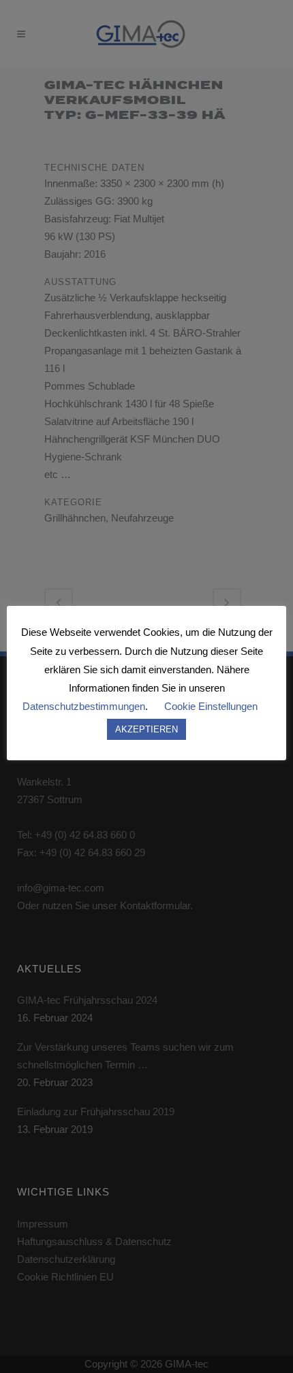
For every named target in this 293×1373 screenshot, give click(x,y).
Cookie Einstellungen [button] (211, 706)
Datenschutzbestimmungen (83, 706)
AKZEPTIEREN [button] (146, 729)
